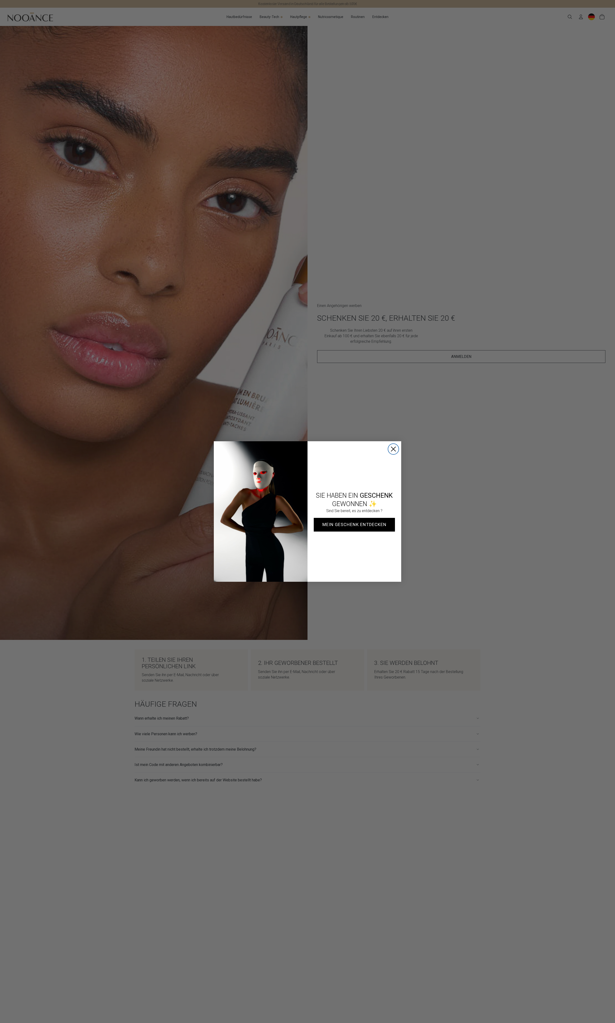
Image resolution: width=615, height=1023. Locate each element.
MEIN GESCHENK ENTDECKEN (354, 524)
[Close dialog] (393, 449)
